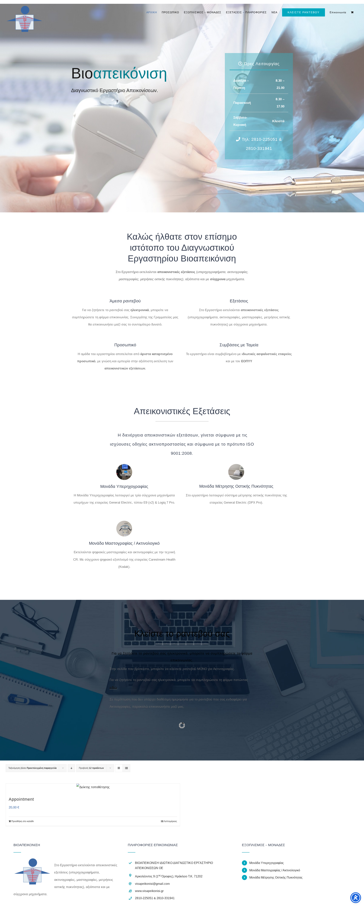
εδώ (113, 688)
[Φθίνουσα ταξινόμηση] (71, 768)
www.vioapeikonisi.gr (149, 891)
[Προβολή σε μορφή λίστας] (126, 768)
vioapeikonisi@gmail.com (152, 883)
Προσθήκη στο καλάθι (22, 821)
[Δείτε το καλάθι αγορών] (352, 12)
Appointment (21, 799)
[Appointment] (93, 787)
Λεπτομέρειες (170, 821)
